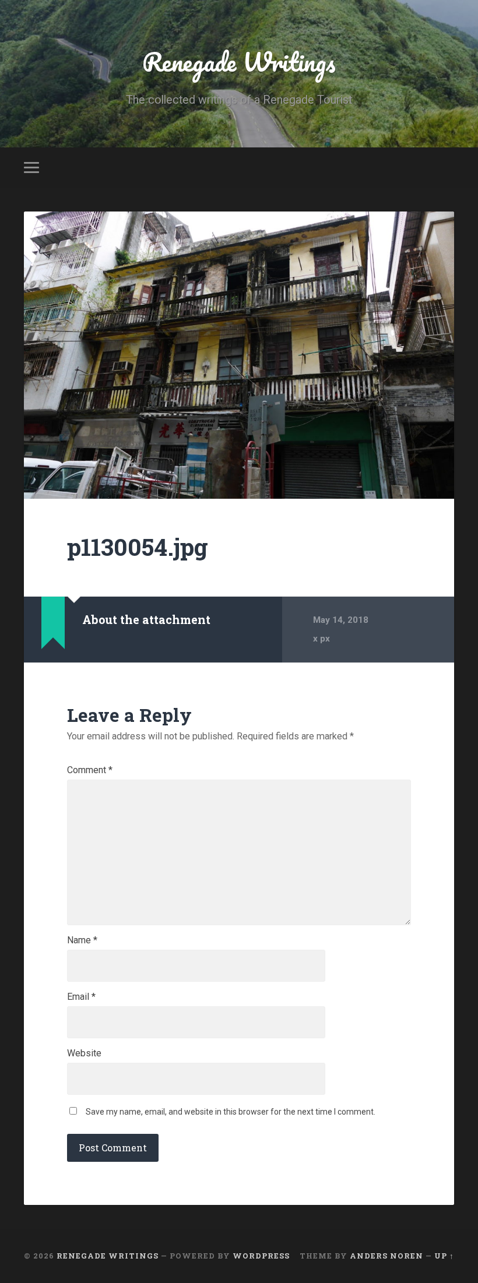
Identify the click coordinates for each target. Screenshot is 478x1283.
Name (82, 940)
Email (81, 997)
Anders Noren (386, 1255)
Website (84, 1053)
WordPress (261, 1255)
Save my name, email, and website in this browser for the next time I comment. (230, 1111)
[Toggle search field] (447, 167)
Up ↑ (444, 1255)
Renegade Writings (239, 61)
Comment (90, 770)
